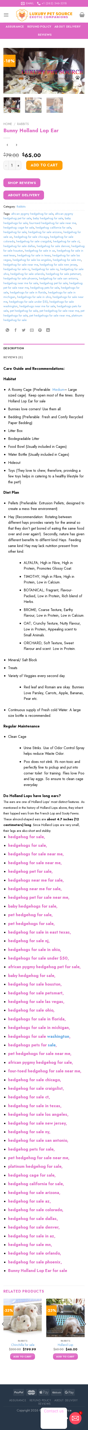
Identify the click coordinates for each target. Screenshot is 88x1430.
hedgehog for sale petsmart (63, 274)
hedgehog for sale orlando (27, 274)
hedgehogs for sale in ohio (34, 297)
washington (58, 1036)
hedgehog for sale (14, 232)
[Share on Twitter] (24, 330)
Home (7, 124)
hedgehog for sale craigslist (33, 241)
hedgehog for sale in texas (34, 255)
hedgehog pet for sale (53, 283)
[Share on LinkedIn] (48, 330)
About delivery (67, 26)
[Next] (77, 71)
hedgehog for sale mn (67, 260)
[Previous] (11, 71)
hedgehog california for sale (53, 227)
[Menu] (6, 14)
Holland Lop (65, 1345)
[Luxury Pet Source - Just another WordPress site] (44, 15)
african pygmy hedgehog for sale (32, 214)
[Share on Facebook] (15, 330)
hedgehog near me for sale (20, 283)
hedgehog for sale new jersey (58, 264)
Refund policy (39, 26)
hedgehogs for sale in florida (28, 292)
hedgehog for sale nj (16, 269)
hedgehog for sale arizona (45, 232)
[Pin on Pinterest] (40, 330)
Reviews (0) (13, 357)
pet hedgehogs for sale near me (49, 315)
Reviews (45, 35)
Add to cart (44, 165)
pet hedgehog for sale (24, 311)
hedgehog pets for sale (44, 288)
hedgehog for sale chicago (31, 237)
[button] (44, 813)
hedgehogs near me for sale (37, 306)
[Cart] (82, 15)
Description (13, 348)
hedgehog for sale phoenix (20, 278)
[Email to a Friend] (32, 330)
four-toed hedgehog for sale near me (52, 223)
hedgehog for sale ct (66, 241)
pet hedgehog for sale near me (59, 311)
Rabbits (23, 124)
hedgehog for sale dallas (19, 246)
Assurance (15, 26)
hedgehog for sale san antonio (58, 278)
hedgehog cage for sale (18, 227)
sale (52, 1045)
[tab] (44, 348)
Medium (58, 389)
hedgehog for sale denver (53, 246)
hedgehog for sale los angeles (32, 260)
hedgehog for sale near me (20, 264)
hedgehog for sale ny (45, 269)
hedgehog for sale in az (40, 250)
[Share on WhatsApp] (7, 330)
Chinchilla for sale (22, 1345)
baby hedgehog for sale (48, 218)
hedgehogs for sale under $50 (28, 302)
